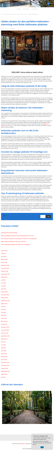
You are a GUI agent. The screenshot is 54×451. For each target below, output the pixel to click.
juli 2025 (3, 280)
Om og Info (34, 9)
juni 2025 (3, 283)
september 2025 (5, 274)
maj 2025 (3, 286)
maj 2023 (3, 347)
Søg (4, 215)
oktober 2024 (4, 297)
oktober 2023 (4, 333)
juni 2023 (3, 344)
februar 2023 (4, 356)
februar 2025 (4, 291)
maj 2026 (3, 253)
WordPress (22, 443)
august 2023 (4, 339)
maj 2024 (3, 312)
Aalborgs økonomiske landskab (9, 232)
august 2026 (4, 250)
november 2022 (5, 365)
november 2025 (5, 268)
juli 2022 (3, 377)
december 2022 (5, 362)
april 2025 (3, 289)
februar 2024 (4, 321)
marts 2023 (4, 353)
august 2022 (4, 374)
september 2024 (5, 300)
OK (42, 447)
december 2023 (5, 327)
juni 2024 (3, 309)
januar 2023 (4, 359)
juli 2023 (3, 342)
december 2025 (5, 265)
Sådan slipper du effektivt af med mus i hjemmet (13, 241)
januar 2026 (4, 262)
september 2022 (5, 371)
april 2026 (3, 256)
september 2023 (5, 336)
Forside (19, 9)
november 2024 (5, 294)
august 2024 (4, 303)
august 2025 (4, 277)
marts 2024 (4, 318)
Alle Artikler (26, 9)
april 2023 (3, 350)
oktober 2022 (4, 368)
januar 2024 (4, 324)
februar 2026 (4, 259)
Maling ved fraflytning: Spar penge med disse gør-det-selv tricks (17, 235)
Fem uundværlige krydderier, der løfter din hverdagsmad (15, 244)
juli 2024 (3, 306)
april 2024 (3, 315)
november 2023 (5, 330)
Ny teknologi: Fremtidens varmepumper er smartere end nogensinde (18, 238)
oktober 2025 (4, 271)
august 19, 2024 (5, 28)
